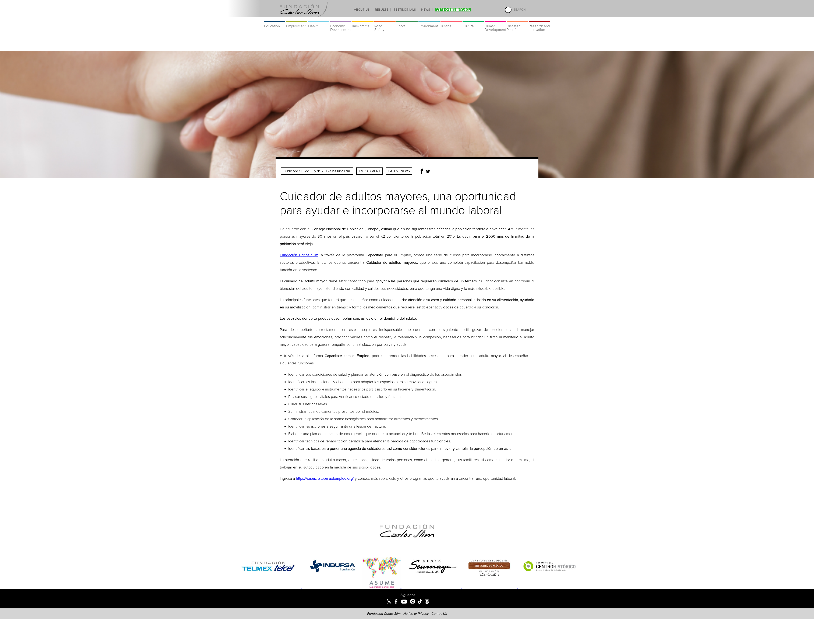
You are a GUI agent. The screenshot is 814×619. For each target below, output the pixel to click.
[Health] (318, 19)
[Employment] (296, 19)
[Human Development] (495, 19)
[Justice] (451, 19)
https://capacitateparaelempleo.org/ (325, 478)
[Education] (274, 19)
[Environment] (429, 19)
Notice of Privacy (416, 614)
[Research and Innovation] (539, 19)
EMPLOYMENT (369, 171)
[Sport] (407, 19)
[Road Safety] (385, 19)
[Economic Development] (340, 19)
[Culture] (473, 19)
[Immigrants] (363, 19)
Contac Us (439, 614)
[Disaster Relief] (517, 19)
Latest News (399, 171)
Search (519, 9)
